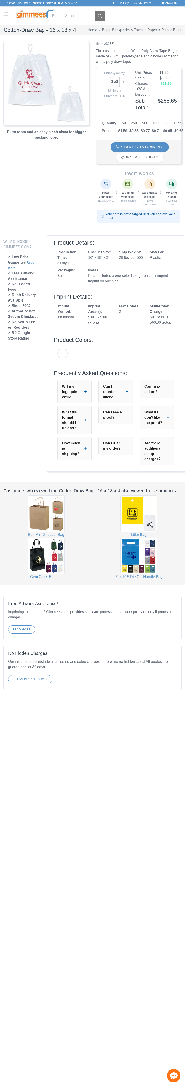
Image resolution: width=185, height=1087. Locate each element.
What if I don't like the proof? (153, 417)
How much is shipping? (71, 448)
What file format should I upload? (69, 420)
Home (92, 30)
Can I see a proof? (112, 414)
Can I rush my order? (112, 445)
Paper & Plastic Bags (164, 30)
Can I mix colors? (152, 389)
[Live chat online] (173, 1075)
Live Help (122, 3)
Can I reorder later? (109, 391)
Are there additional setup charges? (152, 451)
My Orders (144, 3)
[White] (62, 353)
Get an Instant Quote (30, 679)
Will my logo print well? (70, 391)
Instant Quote (142, 157)
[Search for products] (99, 16)
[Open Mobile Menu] (6, 13)
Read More (21, 629)
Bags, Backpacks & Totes (122, 30)
